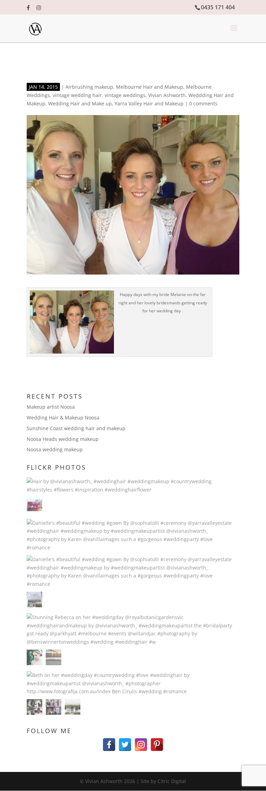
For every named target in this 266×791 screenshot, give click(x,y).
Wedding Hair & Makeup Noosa (63, 417)
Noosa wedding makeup (55, 449)
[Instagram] (141, 741)
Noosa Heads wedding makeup (63, 439)
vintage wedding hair (77, 95)
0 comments (203, 103)
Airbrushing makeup (89, 87)
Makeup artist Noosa (51, 406)
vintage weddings (125, 95)
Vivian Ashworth (167, 95)
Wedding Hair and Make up (80, 103)
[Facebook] (109, 741)
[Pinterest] (157, 741)
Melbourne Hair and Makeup (149, 87)
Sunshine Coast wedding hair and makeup (76, 428)
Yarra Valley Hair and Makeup (149, 103)
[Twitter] (125, 741)
